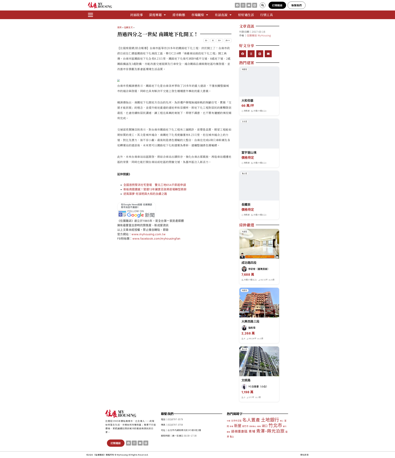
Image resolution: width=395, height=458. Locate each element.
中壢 (228, 421)
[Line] (254, 5)
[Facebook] (237, 5)
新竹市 (245, 426)
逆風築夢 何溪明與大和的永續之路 (145, 193)
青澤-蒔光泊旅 (270, 431)
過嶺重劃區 (239, 431)
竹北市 (275, 425)
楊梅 (259, 426)
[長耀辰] (259, 186)
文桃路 (245, 380)
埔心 (281, 421)
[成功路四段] (259, 244)
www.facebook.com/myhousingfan (156, 238)
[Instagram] (243, 5)
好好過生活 (246, 14)
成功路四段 (248, 263)
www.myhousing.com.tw (148, 234)
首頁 (119, 27)
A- (206, 40)
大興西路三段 (250, 321)
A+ (219, 40)
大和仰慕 (247, 100)
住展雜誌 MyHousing (259, 35)
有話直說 (221, 14)
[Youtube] (248, 5)
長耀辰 (245, 204)
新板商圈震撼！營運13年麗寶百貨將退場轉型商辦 (154, 189)
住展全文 (128, 27)
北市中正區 (236, 420)
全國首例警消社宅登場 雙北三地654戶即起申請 (154, 185)
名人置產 (251, 420)
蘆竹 (285, 426)
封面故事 (136, 14)
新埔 (231, 426)
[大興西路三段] (259, 303)
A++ (228, 40)
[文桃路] (259, 361)
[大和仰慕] (259, 82)
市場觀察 (197, 14)
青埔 (252, 431)
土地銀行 (270, 420)
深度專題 (155, 14)
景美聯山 (252, 426)
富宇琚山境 (248, 152)
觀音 (228, 432)
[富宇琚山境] (259, 134)
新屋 (237, 425)
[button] (242, 53)
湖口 (265, 426)
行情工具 (266, 14)
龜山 (232, 436)
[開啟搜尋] (262, 5)
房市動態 (179, 14)
